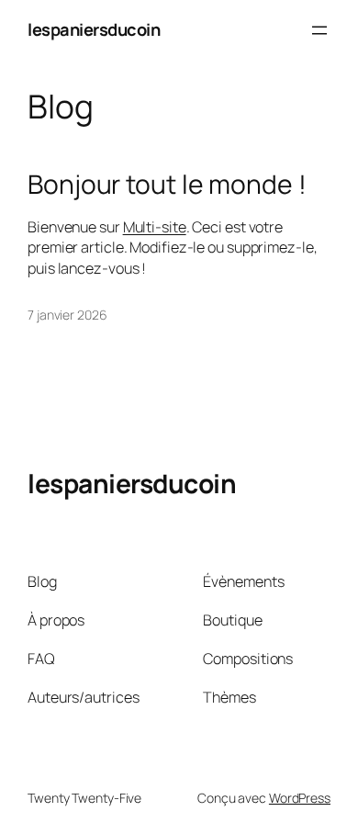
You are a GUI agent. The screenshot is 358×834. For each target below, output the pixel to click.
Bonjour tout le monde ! (167, 184)
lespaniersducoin (94, 29)
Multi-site (154, 227)
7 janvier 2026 (67, 314)
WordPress (299, 797)
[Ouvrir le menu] (319, 30)
